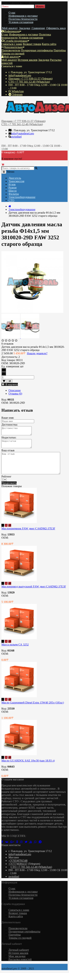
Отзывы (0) (15, 393)
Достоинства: (9, 424)
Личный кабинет (18, 949)
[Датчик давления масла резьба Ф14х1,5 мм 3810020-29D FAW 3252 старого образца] (32, 311)
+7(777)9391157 (17, 863)
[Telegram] (41, 841)
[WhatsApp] (36, 841)
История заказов (28, 59)
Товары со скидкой (12, 53)
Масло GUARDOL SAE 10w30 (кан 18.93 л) (28, 760)
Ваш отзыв (8, 450)
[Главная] (9, 206)
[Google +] (13, 841)
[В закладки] (4, 381)
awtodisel (16, 136)
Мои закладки (16, 956)
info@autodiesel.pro (19, 75)
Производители (10, 50)
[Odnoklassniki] (18, 841)
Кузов (12, 184)
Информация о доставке (23, 15)
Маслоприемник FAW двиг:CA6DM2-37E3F (28, 528)
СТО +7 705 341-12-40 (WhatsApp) (29, 81)
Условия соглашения (20, 22)
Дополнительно (13, 47)
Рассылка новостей (20, 959)
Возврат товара (32, 44)
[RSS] (22, 841)
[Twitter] (27, 841)
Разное (12, 187)
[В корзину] (2, 525)
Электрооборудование (21, 197)
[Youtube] (32, 841)
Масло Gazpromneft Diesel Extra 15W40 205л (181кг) (32, 702)
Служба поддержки (16, 40)
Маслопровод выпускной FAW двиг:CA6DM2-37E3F (33, 586)
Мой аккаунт (11, 56)
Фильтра (13, 193)
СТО (11, 200)
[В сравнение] (9, 381)
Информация (12, 31)
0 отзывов (7, 343)
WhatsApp (17, 91)
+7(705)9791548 (17, 860)
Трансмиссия (16, 181)
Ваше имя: (7, 417)
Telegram (16, 94)
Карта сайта (49, 44)
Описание (14, 390)
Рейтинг (6, 476)
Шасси (12, 190)
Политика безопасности (23, 18)
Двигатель (14, 178)
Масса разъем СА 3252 (15, 644)
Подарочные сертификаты (37, 50)
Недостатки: (8, 437)
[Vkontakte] (7, 841)
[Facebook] (3, 841)
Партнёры (60, 50)
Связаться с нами (11, 44)
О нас (11, 12)
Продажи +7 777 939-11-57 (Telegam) (30, 78)
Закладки (43, 59)
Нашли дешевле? (37, 353)
